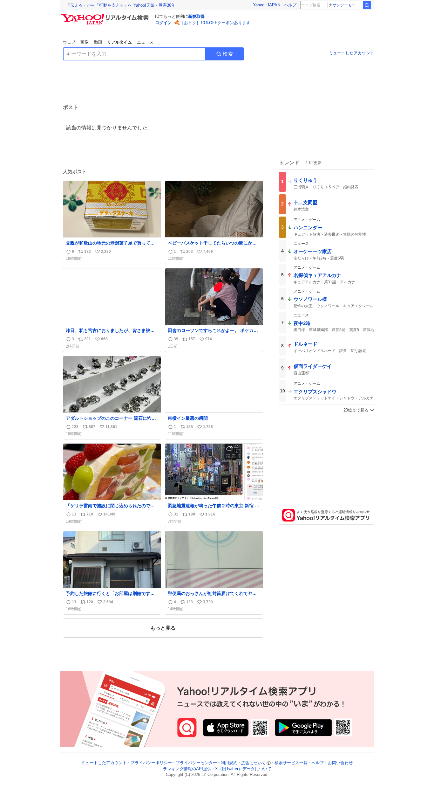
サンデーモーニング (347, 5)
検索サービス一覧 (291, 763)
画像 (84, 42)
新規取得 (196, 16)
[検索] (367, 5)
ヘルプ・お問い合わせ (332, 763)
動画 (98, 42)
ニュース (145, 42)
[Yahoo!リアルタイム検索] (106, 15)
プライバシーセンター (196, 763)
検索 (228, 54)
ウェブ (69, 42)
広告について (253, 763)
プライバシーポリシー (151, 763)
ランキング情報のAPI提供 (187, 768)
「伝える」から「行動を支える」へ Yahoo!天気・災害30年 (120, 5)
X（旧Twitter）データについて (243, 768)
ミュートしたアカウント (351, 53)
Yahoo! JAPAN (266, 5)
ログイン (163, 22)
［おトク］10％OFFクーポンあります (215, 22)
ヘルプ (290, 5)
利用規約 (229, 763)
